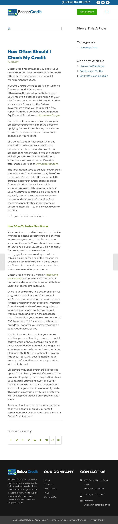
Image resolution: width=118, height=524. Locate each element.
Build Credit (50, 489)
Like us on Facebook (92, 66)
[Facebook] (98, 2)
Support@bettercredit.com (98, 505)
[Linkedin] (108, 2)
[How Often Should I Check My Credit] (35, 37)
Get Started (87, 11)
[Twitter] (103, 2)
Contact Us (50, 497)
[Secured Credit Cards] (2, 262)
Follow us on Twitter (91, 71)
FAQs (46, 493)
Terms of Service (77, 520)
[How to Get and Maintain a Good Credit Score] (115, 262)
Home (47, 480)
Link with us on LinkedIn (94, 76)
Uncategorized (88, 47)
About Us (49, 484)
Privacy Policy (97, 520)
